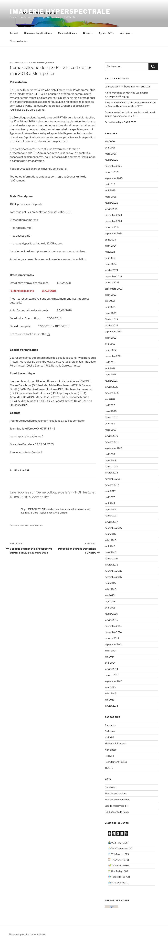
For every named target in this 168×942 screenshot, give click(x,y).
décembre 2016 (113, 527)
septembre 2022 (113, 331)
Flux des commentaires (117, 799)
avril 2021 (110, 368)
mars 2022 (110, 350)
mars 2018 (110, 460)
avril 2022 (110, 343)
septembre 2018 (113, 448)
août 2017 (110, 491)
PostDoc (109, 755)
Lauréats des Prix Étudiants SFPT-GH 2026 (127, 86)
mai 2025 (110, 184)
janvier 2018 (111, 472)
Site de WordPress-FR (116, 805)
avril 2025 (110, 190)
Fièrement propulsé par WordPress (27, 934)
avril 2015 (110, 607)
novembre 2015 (113, 577)
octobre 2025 (112, 172)
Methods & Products (116, 743)
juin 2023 (110, 300)
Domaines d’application (37, 33)
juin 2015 (110, 595)
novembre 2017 (113, 478)
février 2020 (111, 417)
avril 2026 (110, 147)
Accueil (14, 33)
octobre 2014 (112, 638)
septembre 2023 (114, 288)
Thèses (109, 768)
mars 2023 (110, 313)
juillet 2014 (110, 650)
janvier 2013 (111, 705)
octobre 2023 (112, 282)
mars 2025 (110, 196)
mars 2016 (110, 552)
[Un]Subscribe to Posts (117, 811)
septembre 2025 (114, 178)
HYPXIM (109, 737)
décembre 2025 (113, 166)
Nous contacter (18, 41)
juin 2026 (110, 141)
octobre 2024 (112, 227)
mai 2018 (110, 454)
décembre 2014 (113, 626)
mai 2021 (110, 362)
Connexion (110, 787)
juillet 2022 (110, 337)
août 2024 (110, 239)
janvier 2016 (111, 564)
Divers (86, 33)
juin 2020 (110, 399)
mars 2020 (111, 411)
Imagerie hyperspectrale (60, 11)
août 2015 (110, 583)
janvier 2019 (111, 435)
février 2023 (111, 319)
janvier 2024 (111, 270)
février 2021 (111, 380)
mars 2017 (110, 509)
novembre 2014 (113, 632)
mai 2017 (110, 497)
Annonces (110, 725)
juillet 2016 (110, 540)
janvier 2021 (111, 386)
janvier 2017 (111, 521)
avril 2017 (110, 503)
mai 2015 (110, 601)
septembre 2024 (114, 233)
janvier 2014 (111, 669)
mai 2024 (110, 251)
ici (65, 168)
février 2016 (111, 558)
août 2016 (110, 534)
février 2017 (111, 515)
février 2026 (111, 159)
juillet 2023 (110, 294)
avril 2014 (110, 662)
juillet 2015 (110, 589)
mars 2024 (110, 264)
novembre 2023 (113, 276)
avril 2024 (110, 258)
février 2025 (111, 202)
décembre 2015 (113, 570)
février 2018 (111, 466)
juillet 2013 (110, 693)
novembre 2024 (113, 221)
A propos (125, 33)
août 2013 (110, 687)
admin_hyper (45, 63)
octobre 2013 (112, 675)
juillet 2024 (110, 245)
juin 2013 (110, 699)
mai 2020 (110, 405)
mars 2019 (110, 429)
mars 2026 (110, 153)
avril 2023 (110, 307)
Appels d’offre (106, 33)
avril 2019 (110, 423)
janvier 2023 (111, 325)
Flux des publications (116, 793)
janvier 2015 (111, 619)
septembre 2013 (113, 681)
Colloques (110, 731)
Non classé (22, 470)
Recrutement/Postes (116, 761)
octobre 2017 (112, 484)
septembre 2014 (113, 644)
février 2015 (111, 613)
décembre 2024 (113, 215)
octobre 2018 (112, 441)
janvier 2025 (111, 209)
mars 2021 (110, 374)
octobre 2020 (112, 392)
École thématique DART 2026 (120, 122)
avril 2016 (110, 546)
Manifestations (66, 33)
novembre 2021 (113, 356)
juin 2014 (110, 656)
